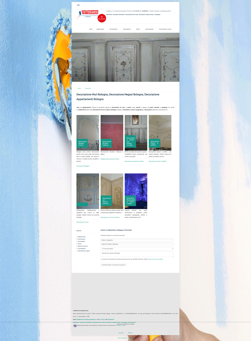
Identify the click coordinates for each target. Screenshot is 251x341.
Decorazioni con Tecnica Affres (110, 217)
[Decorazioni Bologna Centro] (87, 132)
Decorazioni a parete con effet (134, 161)
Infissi (138, 29)
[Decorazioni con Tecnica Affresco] (112, 191)
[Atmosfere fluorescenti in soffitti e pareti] (136, 191)
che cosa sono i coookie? (125, 338)
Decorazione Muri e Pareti (131, 14)
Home (90, 29)
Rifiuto (130, 333)
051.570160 (136, 11)
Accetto (121, 333)
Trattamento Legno (165, 29)
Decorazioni (113, 29)
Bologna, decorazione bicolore (110, 159)
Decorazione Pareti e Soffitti (157, 161)
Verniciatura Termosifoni (119, 14)
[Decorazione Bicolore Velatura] (112, 132)
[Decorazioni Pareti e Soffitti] (160, 132)
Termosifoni (127, 29)
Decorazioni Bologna (82, 166)
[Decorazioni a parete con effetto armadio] (136, 132)
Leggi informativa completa (155, 259)
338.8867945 (145, 11)
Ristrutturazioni (83, 246)
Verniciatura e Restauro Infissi (146, 14)
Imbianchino (109, 14)
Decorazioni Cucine (82, 222)
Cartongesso (157, 14)
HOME (79, 88)
